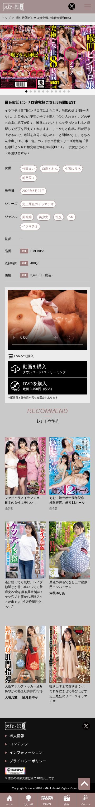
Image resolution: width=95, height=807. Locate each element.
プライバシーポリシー (28, 761)
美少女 (43, 217)
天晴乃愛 (11, 697)
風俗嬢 (27, 217)
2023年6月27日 (33, 190)
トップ (6, 17)
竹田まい (28, 168)
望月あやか (30, 697)
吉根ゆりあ (57, 593)
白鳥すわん (50, 168)
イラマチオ (30, 226)
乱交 (58, 217)
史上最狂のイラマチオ (38, 204)
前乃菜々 (28, 177)
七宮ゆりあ (73, 168)
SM (71, 217)
